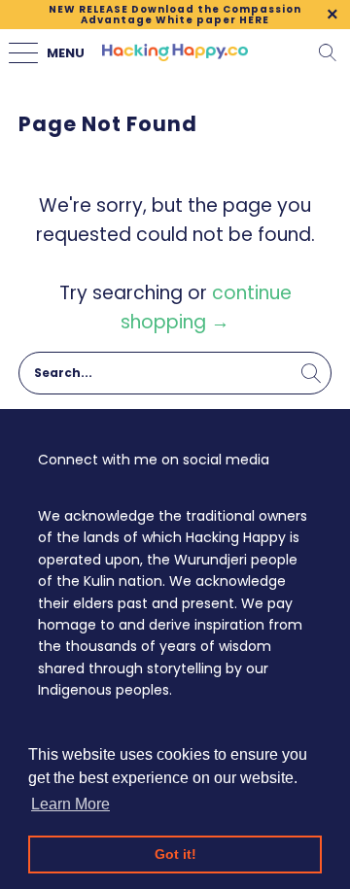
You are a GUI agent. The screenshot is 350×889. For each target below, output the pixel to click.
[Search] (327, 52)
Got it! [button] (175, 854)
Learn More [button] (70, 804)
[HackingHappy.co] (175, 52)
